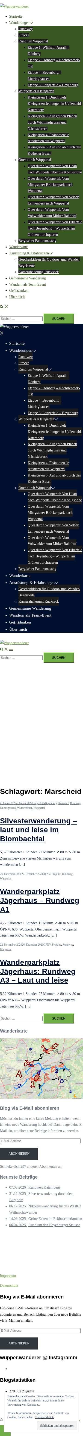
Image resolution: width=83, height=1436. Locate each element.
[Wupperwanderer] (14, 6)
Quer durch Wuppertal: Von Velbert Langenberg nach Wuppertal (53, 528)
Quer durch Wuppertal (34, 160)
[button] (4, 307)
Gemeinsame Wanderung (27, 278)
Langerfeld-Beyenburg (44, 803)
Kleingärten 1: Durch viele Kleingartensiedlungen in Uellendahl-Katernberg (55, 103)
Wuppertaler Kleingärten (36, 91)
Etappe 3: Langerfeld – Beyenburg (53, 85)
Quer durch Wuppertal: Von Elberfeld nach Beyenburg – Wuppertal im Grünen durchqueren (55, 228)
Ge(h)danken (18, 290)
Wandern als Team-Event (27, 284)
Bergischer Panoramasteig (37, 241)
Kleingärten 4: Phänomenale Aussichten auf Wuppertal (48, 466)
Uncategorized (8, 807)
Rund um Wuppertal (33, 41)
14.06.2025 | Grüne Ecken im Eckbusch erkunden (45, 1219)
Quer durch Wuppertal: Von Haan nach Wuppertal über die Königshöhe (55, 497)
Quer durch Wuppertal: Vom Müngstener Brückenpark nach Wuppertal (50, 184)
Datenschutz (9, 1285)
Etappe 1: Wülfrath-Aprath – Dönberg (48, 379)
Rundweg (25, 29)
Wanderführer (24, 807)
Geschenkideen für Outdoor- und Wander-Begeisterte (49, 592)
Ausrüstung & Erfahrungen (29, 253)
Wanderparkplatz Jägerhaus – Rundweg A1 (39, 900)
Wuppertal (39, 807)
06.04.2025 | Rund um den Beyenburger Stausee (44, 1225)
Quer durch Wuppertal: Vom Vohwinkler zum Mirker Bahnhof (52, 541)
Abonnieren (19, 1153)
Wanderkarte (18, 247)
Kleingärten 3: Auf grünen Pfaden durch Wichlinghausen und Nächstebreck (52, 122)
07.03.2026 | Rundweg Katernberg (34, 1187)
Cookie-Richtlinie (44, 1417)
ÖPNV (46, 874)
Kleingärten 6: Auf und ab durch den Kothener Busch (54, 478)
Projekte (56, 874)
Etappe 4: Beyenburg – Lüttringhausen (44, 403)
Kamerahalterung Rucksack (38, 272)
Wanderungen (19, 23)
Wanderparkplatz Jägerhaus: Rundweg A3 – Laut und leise (38, 971)
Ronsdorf (63, 803)
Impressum (8, 1276)
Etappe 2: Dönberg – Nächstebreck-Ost (54, 391)
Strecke (23, 35)
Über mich (17, 297)
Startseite (15, 16)
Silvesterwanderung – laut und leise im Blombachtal (38, 830)
